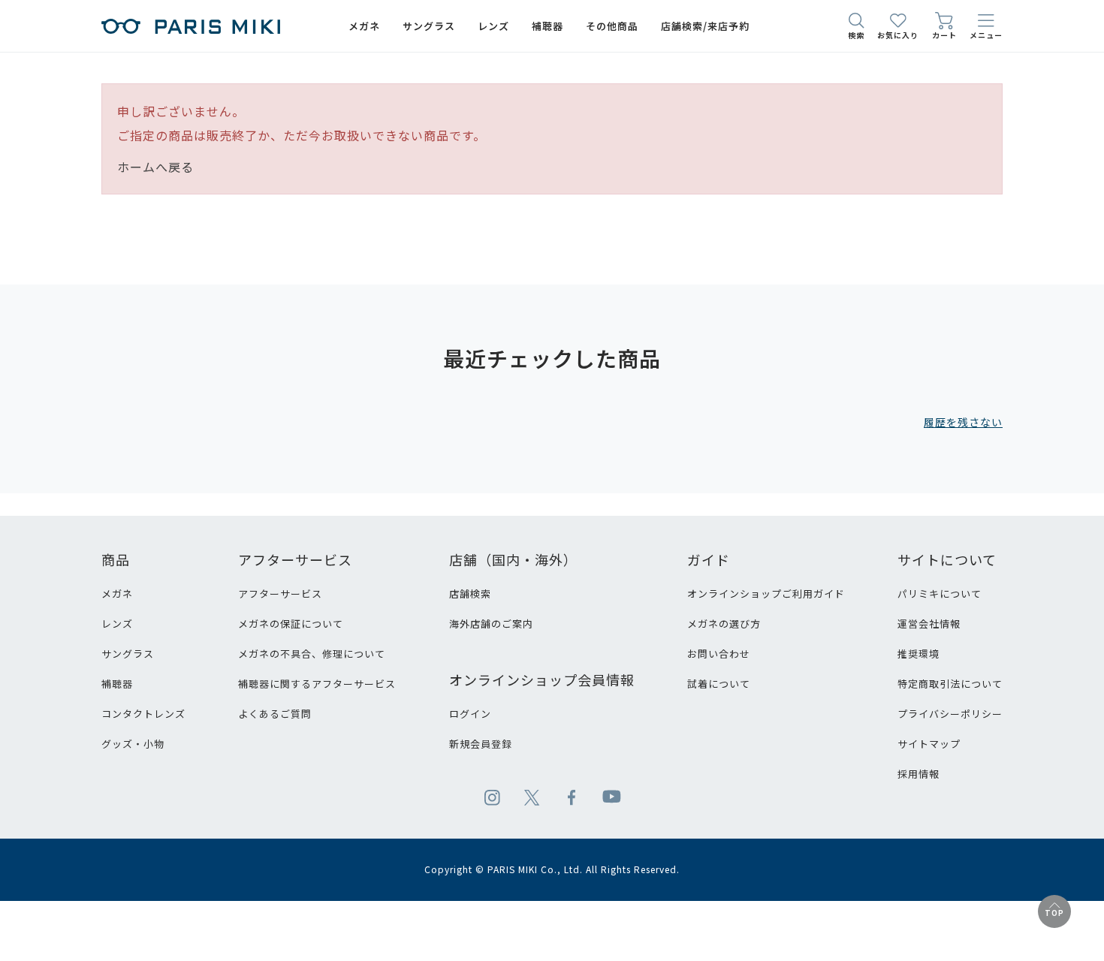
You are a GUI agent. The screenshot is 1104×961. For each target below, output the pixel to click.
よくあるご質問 (275, 713)
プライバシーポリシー (950, 713)
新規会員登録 (480, 744)
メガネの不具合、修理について (311, 653)
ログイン (470, 713)
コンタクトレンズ (143, 713)
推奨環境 (918, 653)
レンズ (117, 623)
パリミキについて (939, 593)
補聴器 (117, 683)
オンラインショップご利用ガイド (766, 593)
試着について (718, 683)
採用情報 (918, 774)
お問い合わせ (718, 653)
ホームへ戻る (155, 167)
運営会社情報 (929, 623)
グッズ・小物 (132, 744)
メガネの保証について (290, 623)
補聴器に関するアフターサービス (317, 683)
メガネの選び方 (724, 623)
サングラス (127, 653)
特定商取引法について (950, 683)
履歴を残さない (963, 421)
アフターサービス (280, 593)
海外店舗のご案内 (491, 623)
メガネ (117, 593)
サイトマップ (929, 744)
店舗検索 (470, 593)
